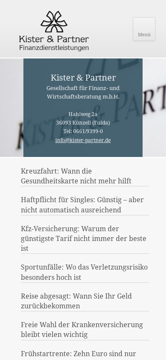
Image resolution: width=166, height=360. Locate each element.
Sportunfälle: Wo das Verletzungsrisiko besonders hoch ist (84, 272)
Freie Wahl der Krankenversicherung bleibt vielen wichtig (82, 329)
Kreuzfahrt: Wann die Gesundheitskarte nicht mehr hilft (76, 176)
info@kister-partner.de (83, 140)
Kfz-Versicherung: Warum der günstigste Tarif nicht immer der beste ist (83, 238)
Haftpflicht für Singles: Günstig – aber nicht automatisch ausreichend (82, 204)
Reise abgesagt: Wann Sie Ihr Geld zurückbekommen (76, 301)
